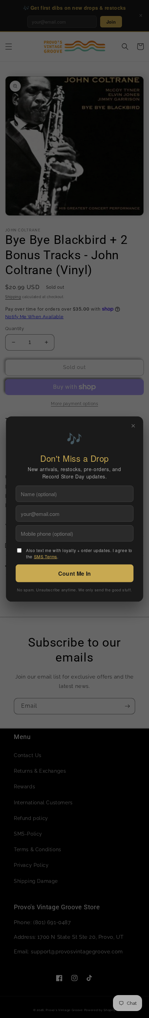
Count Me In (74, 573)
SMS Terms (45, 556)
